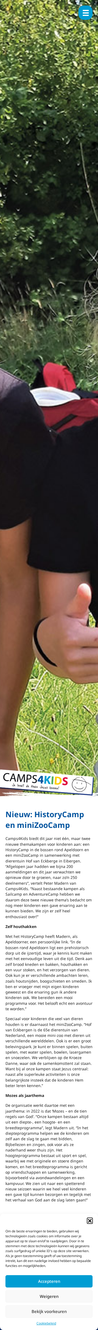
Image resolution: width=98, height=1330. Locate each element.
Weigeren (49, 1296)
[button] (90, 1220)
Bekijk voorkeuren (49, 1311)
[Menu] (85, 12)
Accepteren (49, 1281)
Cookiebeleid (46, 1323)
